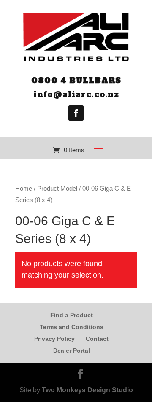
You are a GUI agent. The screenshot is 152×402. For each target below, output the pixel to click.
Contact (97, 338)
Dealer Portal (71, 350)
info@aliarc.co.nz (76, 94)
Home (23, 188)
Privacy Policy (54, 338)
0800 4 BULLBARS (76, 80)
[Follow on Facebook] (76, 113)
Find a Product (71, 315)
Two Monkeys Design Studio (87, 390)
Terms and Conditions (71, 327)
